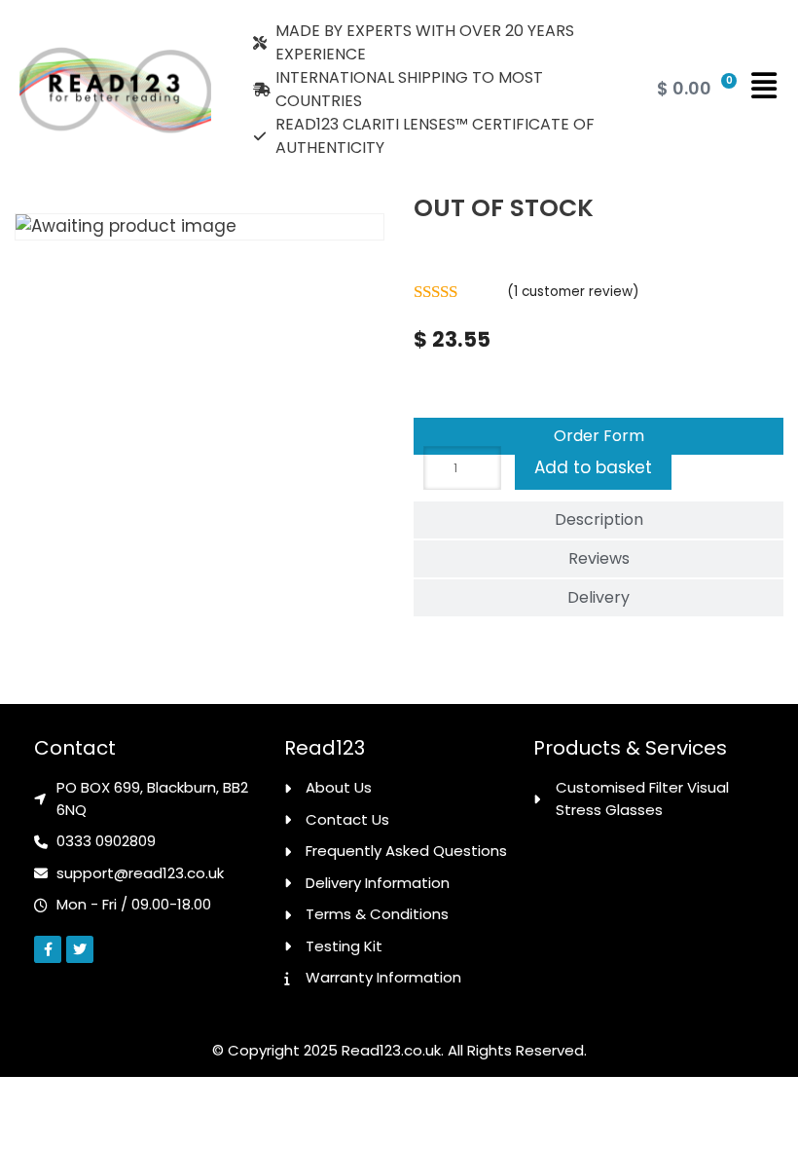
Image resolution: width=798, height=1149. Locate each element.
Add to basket (593, 467)
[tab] (598, 436)
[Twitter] (79, 949)
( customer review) (573, 291)
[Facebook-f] (47, 949)
